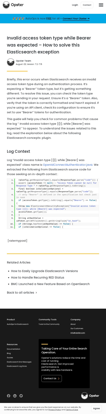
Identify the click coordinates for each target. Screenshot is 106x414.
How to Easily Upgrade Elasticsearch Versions (44, 271)
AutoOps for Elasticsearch (18, 324)
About (73, 324)
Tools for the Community (49, 324)
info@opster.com (78, 333)
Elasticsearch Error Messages (19, 362)
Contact (87, 5)
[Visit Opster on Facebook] (8, 396)
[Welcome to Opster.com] (90, 395)
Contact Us (49, 378)
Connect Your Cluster (75, 18)
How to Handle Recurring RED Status (37, 277)
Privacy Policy (54, 409)
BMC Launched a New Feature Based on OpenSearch (50, 284)
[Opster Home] (13, 5)
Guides (10, 357)
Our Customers (77, 328)
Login (75, 4)
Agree (96, 408)
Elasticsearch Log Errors (17, 366)
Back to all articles (20, 293)
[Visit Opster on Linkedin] (15, 396)
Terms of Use (72, 409)
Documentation (13, 349)
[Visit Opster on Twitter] (21, 396)
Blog (9, 353)
